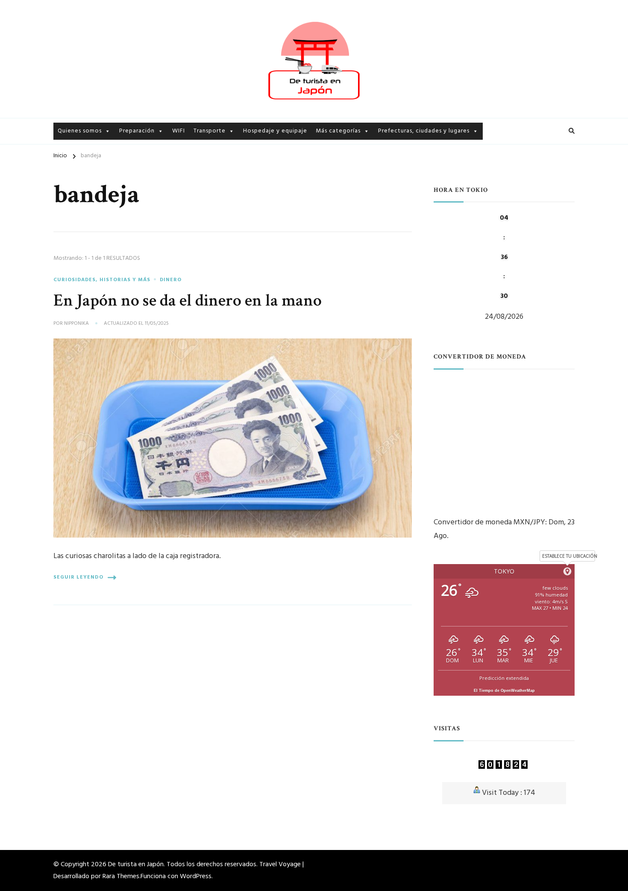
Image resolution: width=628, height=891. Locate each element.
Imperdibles (333, 166)
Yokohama (500, 171)
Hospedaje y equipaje (275, 131)
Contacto (72, 181)
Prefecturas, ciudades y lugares (424, 131)
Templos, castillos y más (351, 226)
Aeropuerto (211, 151)
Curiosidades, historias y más (357, 151)
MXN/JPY (529, 522)
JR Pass (204, 181)
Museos (327, 196)
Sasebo (388, 271)
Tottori (389, 256)
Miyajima (391, 211)
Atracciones (333, 181)
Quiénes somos (80, 151)
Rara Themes (121, 876)
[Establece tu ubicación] (567, 571)
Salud (127, 196)
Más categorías (338, 131)
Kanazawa (393, 181)
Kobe (386, 226)
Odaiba (495, 156)
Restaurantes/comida (347, 211)
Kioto (386, 196)
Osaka (387, 241)
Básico (128, 151)
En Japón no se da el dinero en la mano (187, 300)
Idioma (129, 166)
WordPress (195, 876)
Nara (491, 201)
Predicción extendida (504, 678)
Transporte (210, 131)
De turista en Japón (136, 864)
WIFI (178, 131)
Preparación (137, 131)
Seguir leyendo (78, 577)
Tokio (386, 151)
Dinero (129, 181)
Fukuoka (497, 186)
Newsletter (74, 166)
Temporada (332, 241)
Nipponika (76, 324)
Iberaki (388, 166)
